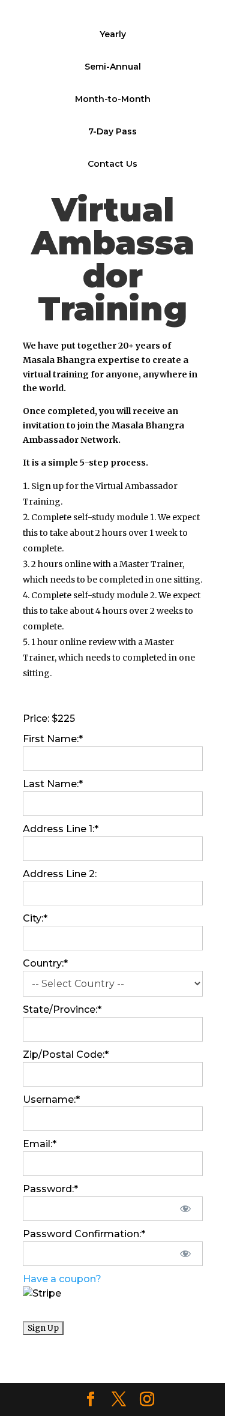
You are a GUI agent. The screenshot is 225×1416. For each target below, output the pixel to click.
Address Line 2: (60, 874)
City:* (35, 918)
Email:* (39, 1144)
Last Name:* (53, 784)
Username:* (51, 1099)
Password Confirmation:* (84, 1234)
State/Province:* (62, 1009)
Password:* (50, 1189)
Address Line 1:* (60, 829)
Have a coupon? (62, 1279)
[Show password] (185, 1208)
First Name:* (53, 739)
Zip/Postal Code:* (66, 1054)
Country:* (45, 963)
